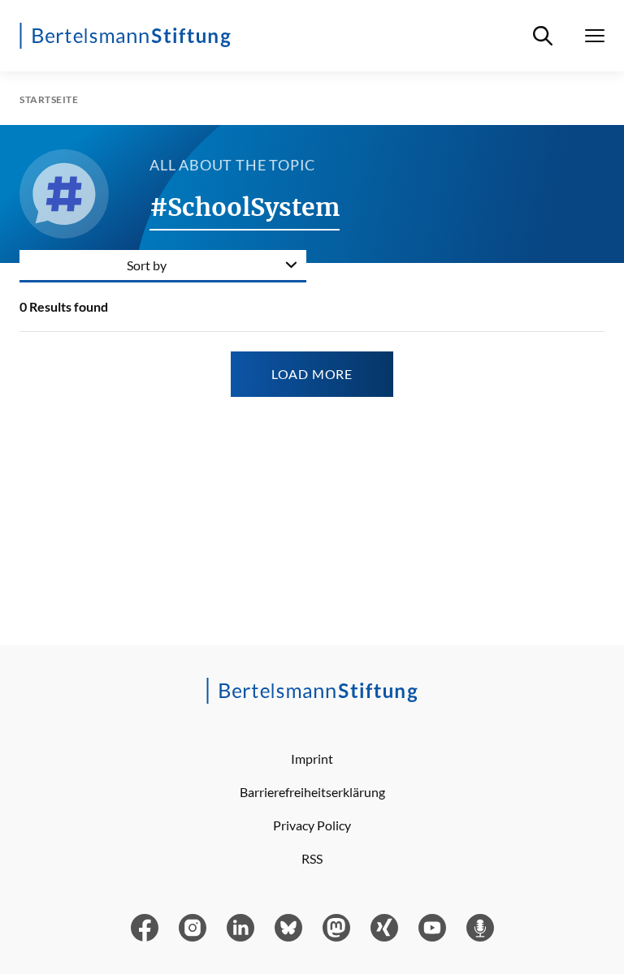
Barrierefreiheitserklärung (312, 791)
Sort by (147, 265)
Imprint (312, 758)
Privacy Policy (312, 825)
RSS (312, 858)
